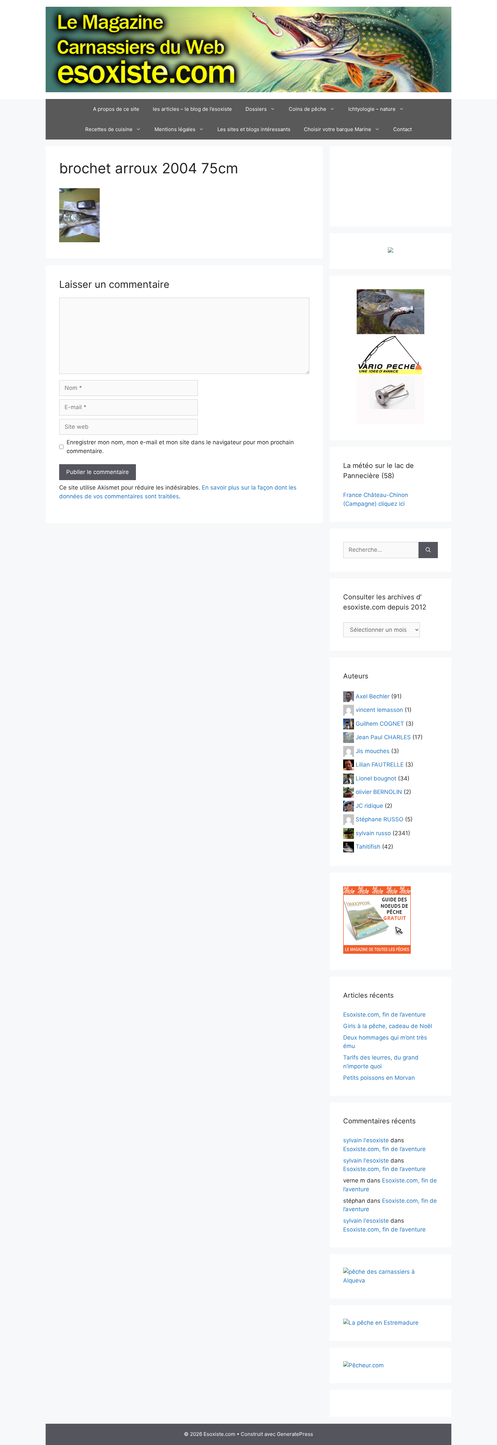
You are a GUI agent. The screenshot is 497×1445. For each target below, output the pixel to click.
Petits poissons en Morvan (379, 1077)
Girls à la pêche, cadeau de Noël (387, 1026)
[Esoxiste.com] (248, 49)
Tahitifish (368, 846)
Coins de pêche (307, 109)
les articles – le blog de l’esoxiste (192, 109)
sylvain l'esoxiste (366, 1140)
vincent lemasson (379, 709)
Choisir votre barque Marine (337, 129)
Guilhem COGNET (380, 723)
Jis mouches (372, 750)
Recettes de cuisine (109, 129)
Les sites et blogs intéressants (253, 129)
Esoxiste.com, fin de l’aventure (384, 1014)
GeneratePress (295, 1434)
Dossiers (256, 109)
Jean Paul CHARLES (383, 737)
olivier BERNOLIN (379, 792)
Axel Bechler (372, 696)
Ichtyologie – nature (372, 109)
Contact (402, 129)
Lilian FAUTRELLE (380, 764)
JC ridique (369, 805)
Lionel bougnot (376, 778)
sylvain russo (373, 832)
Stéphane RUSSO (379, 819)
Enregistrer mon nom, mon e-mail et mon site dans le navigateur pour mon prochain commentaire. (180, 446)
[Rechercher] (428, 550)
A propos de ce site (116, 109)
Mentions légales (175, 129)
